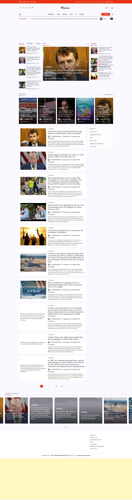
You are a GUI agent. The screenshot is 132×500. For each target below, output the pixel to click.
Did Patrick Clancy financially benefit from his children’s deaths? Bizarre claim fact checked (33, 49)
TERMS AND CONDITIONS (96, 143)
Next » (62, 386)
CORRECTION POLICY (95, 134)
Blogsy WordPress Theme (83, 455)
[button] (107, 8)
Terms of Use (93, 146)
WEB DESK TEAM (55, 78)
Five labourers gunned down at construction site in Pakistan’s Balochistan (105, 66)
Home (91, 137)
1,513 (57, 386)
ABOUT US (92, 128)
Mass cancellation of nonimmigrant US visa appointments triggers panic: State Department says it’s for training (65, 285)
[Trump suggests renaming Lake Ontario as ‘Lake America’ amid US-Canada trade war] (69, 64)
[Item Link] (22, 50)
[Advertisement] (66, 31)
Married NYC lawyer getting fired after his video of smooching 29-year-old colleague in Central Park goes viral (34, 83)
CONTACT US (93, 131)
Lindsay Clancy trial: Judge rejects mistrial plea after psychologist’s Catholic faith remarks (65, 338)
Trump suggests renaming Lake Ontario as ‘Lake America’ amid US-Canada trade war (33, 59)
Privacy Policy (93, 140)
